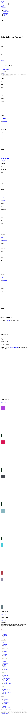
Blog (4, 655)
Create (2, 6)
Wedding (5, 669)
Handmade (5, 677)
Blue (2, 277)
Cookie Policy (6, 707)
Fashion (5, 664)
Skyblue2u (6, 69)
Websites (5, 682)
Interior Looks (6, 678)
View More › (4, 402)
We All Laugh (5, 158)
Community (6, 11)
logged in (9, 320)
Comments (3, 52)
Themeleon (6, 690)
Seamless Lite (6, 689)
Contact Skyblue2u (14, 347)
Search (2, 5)
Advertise (5, 699)
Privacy (5, 703)
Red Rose (3, 118)
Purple (3, 237)
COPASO (5, 73)
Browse (5, 10)
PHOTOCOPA (6, 692)
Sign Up (2, 2)
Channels (5, 13)
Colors (4, 632)
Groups (5, 653)
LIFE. (2, 198)
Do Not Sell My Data (5, 713)
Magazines (5, 679)
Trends (5, 14)
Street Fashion (6, 680)
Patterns (5, 635)
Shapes (5, 636)
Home (4, 665)
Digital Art (5, 663)
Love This (3, 60)
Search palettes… (4, 3)
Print (4, 666)
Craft (4, 661)
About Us (5, 700)
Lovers (5, 654)
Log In (2, 1)
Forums (5, 651)
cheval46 (4, 200)
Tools (4, 15)
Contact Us (6, 702)
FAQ (4, 706)
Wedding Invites (7, 683)
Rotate (2, 40)
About (3, 696)
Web (4, 668)
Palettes (5, 634)
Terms (4, 704)
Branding (5, 675)
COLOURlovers (4, 8)
